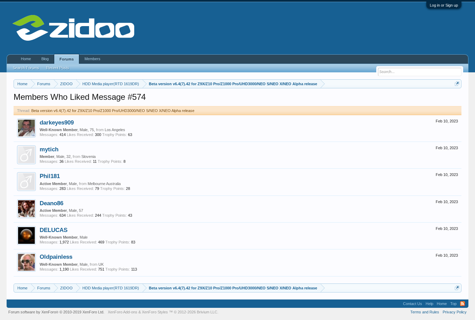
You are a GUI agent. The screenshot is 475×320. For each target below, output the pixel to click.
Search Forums (26, 68)
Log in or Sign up (444, 5)
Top (453, 304)
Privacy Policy (455, 312)
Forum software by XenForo (56, 312)
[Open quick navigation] (457, 83)
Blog (45, 59)
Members (92, 59)
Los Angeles (115, 130)
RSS (462, 303)
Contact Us (412, 304)
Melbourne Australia (104, 184)
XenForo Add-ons (122, 312)
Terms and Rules (424, 312)
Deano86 (51, 203)
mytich (49, 149)
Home (26, 59)
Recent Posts (57, 68)
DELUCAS (53, 229)
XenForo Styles (155, 312)
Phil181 (50, 176)
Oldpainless (56, 256)
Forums (66, 59)
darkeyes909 (57, 122)
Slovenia (88, 156)
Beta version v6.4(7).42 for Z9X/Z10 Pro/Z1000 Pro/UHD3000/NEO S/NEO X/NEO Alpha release (112, 111)
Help (429, 304)
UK (101, 264)
